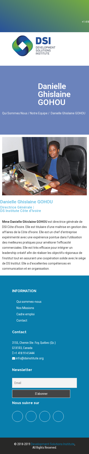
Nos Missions (25, 308)
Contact (21, 320)
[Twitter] (31, 416)
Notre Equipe (39, 113)
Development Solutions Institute (53, 444)
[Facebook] (17, 416)
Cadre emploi (25, 314)
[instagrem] (58, 416)
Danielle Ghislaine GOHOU (68, 113)
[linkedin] (44, 416)
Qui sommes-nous (28, 301)
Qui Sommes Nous (15, 113)
